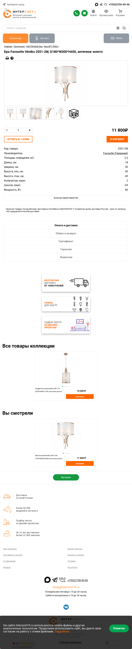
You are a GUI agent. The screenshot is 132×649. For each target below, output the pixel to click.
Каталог (66, 477)
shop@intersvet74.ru (66, 587)
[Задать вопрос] (11, 58)
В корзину (117, 139)
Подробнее (62, 631)
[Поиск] (124, 28)
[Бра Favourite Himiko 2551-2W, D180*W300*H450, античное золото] (66, 83)
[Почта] (84, 13)
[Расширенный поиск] (118, 28)
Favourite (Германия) (115, 153)
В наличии (15, 38)
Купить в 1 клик (18, 139)
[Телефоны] (76, 13)
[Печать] (7, 58)
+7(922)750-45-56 (119, 4)
